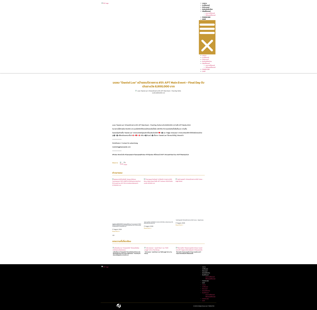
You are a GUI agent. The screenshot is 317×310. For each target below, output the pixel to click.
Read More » (116, 231)
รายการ (204, 3)
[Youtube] (114, 306)
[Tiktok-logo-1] (119, 306)
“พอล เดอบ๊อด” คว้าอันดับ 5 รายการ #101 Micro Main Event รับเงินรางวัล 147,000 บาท (158, 222)
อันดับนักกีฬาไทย (207, 9)
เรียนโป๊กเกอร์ (206, 11)
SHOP (204, 19)
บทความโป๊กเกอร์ (210, 13)
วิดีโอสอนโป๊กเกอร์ (210, 15)
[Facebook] (104, 306)
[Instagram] (109, 306)
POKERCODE (206, 17)
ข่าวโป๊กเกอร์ (206, 5)
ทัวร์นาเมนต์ (205, 7)
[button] (207, 37)
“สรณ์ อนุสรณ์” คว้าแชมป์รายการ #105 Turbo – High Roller (190, 220)
